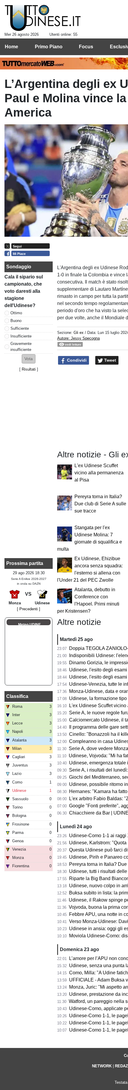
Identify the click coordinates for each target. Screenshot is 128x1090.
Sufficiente (19, 328)
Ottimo (16, 313)
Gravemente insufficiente (21, 346)
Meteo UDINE (29, 625)
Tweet (109, 360)
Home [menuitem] (11, 46)
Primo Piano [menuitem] (49, 46)
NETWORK (102, 1066)
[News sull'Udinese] (42, 18)
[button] (28, 358)
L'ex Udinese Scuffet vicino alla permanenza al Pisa (99, 472)
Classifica (17, 696)
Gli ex (79, 332)
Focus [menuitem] (86, 46)
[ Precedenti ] (28, 609)
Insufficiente (21, 336)
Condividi (76, 360)
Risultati (29, 369)
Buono (15, 320)
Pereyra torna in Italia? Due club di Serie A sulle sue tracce (100, 503)
